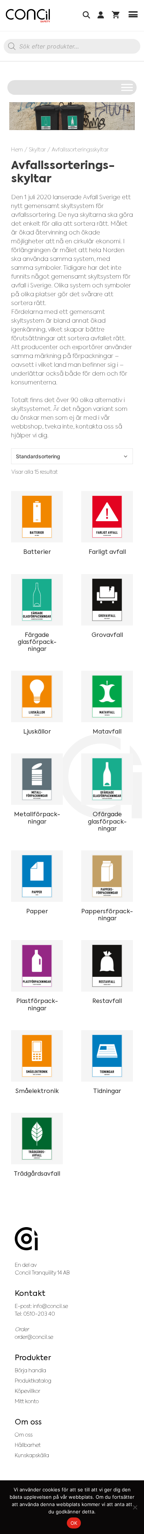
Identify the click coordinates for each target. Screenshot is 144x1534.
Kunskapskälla (32, 1455)
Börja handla (30, 1370)
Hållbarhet (28, 1445)
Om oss (23, 1434)
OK (74, 1523)
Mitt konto (27, 1401)
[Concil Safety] (28, 15)
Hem (17, 149)
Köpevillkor (27, 1391)
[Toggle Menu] (127, 87)
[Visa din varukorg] (116, 16)
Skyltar (37, 149)
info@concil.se (50, 1306)
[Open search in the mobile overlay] (72, 48)
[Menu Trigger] (133, 16)
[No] (134, 1507)
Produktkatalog (33, 1380)
